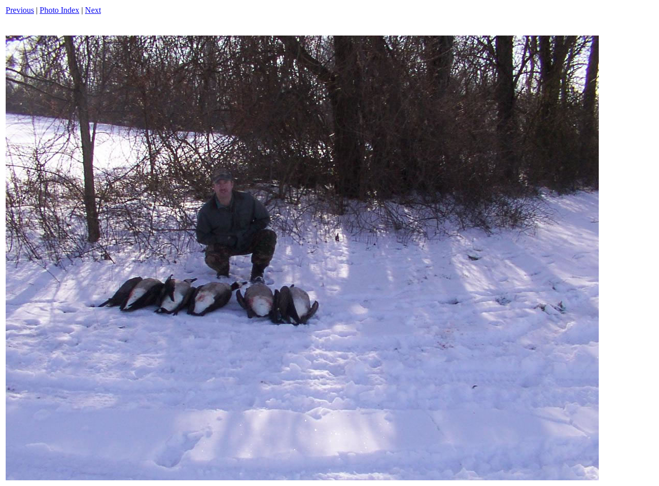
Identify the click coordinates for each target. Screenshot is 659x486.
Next (93, 10)
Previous (20, 10)
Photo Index (59, 10)
